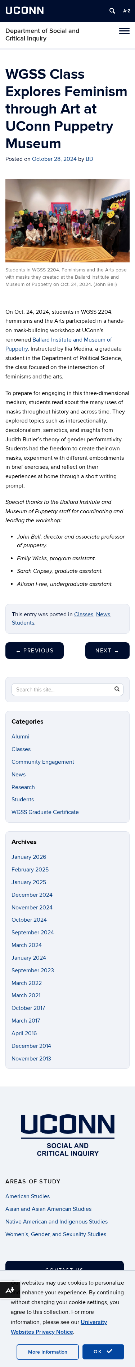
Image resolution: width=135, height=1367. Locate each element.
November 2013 (31, 1058)
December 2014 (31, 1046)
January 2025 (29, 882)
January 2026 (29, 857)
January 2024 (29, 957)
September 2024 (33, 932)
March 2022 (27, 983)
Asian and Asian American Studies (48, 1209)
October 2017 (28, 1008)
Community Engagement (43, 762)
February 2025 (30, 869)
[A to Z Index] (126, 11)
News (103, 614)
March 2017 (26, 1020)
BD (89, 159)
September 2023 (33, 970)
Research (23, 787)
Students (23, 622)
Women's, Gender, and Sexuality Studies (55, 1234)
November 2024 (32, 907)
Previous (34, 650)
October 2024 (29, 920)
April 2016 (24, 1033)
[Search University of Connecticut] (112, 11)
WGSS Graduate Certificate (45, 812)
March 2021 (26, 995)
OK (99, 1352)
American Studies (27, 1196)
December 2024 (32, 895)
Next (107, 650)
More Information (47, 1352)
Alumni (21, 736)
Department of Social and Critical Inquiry (42, 34)
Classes (83, 614)
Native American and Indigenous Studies (56, 1221)
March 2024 (27, 945)
